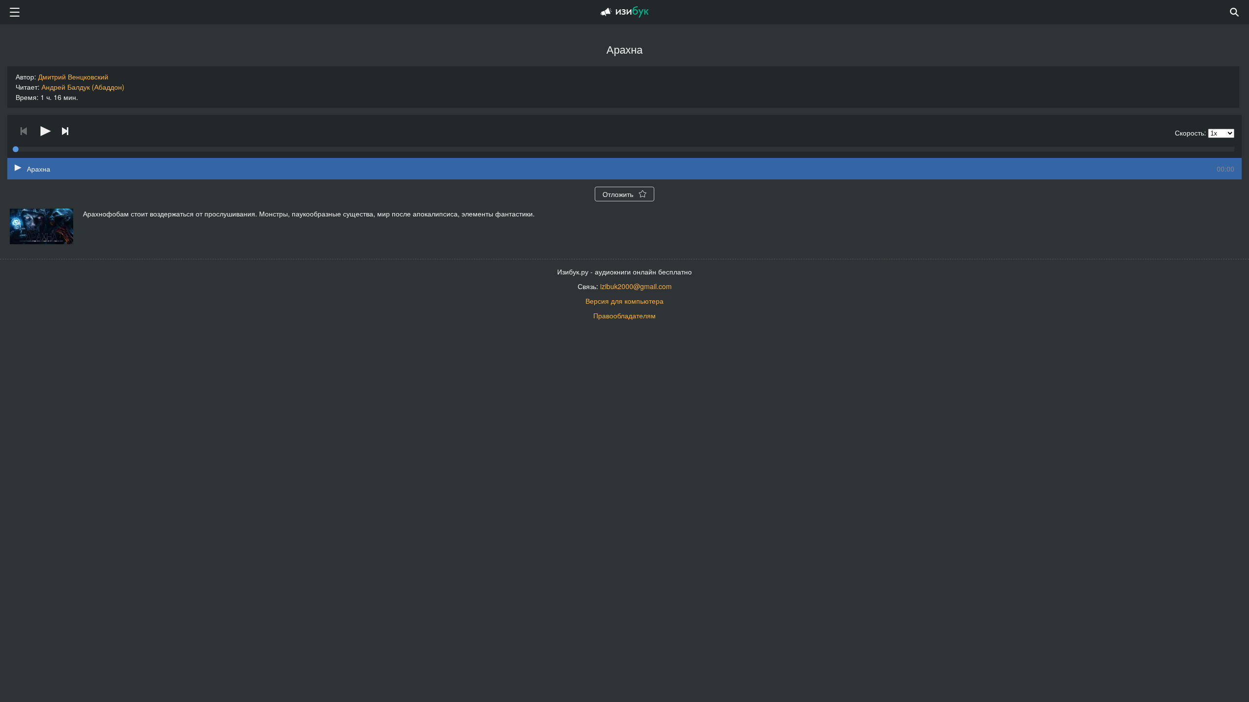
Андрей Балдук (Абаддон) (82, 87)
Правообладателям (624, 315)
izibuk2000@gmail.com (636, 286)
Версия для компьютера (624, 301)
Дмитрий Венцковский (73, 76)
